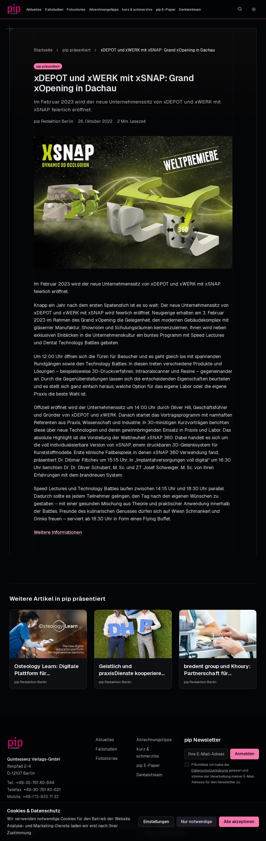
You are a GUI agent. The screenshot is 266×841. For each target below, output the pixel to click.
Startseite (43, 50)
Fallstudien (54, 9)
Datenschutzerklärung (209, 770)
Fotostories (76, 9)
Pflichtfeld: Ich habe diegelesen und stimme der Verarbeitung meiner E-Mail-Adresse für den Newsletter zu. (223, 773)
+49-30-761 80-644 (35, 782)
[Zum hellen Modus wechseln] (254, 9)
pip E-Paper (166, 9)
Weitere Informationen (58, 532)
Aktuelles (34, 9)
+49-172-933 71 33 (40, 796)
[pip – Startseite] (14, 9)
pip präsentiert (76, 50)
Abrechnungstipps (104, 9)
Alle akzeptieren (239, 821)
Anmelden (244, 753)
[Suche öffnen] (240, 9)
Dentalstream (190, 9)
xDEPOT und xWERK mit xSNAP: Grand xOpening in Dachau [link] (158, 50)
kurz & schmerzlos (137, 9)
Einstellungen (156, 821)
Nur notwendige (196, 821)
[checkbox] (186, 764)
